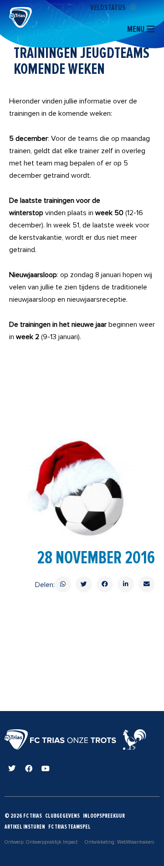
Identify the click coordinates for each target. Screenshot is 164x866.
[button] (63, 584)
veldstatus (108, 7)
